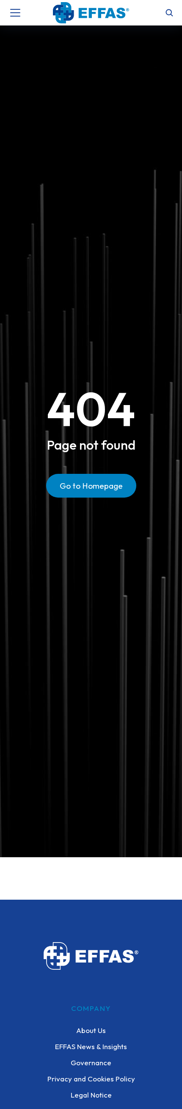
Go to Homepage (91, 486)
